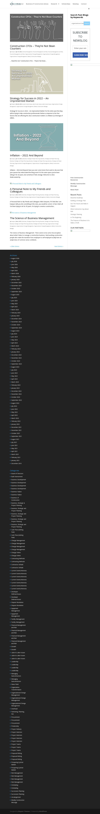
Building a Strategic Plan (78, 201)
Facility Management (27, 51)
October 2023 (15, 361)
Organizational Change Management (33, 54)
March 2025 (15, 310)
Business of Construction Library (37, 4)
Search (87, 23)
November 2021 (16, 430)
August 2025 (15, 295)
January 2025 (15, 316)
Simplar (13, 51)
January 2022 (15, 424)
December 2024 (16, 319)
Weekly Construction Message (34, 56)
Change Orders (16, 552)
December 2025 (16, 282)
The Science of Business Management (32, 218)
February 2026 (15, 276)
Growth (13, 646)
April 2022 (14, 415)
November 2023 (16, 358)
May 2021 (14, 448)
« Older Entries (14, 246)
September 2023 (16, 364)
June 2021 (14, 445)
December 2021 (16, 427)
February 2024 (15, 349)
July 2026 (14, 261)
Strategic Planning (76, 214)
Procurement (15, 717)
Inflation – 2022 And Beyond (26, 155)
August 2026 (15, 258)
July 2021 (14, 442)
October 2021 (15, 433)
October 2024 (15, 325)
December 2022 (16, 391)
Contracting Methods (18, 558)
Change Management (18, 540)
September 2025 (16, 291)
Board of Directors (17, 473)
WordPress (43, 811)
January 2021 (15, 460)
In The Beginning (76, 217)
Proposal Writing (16, 753)
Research (54, 4)
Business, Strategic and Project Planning (50, 158)
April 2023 (14, 379)
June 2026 (14, 264)
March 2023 (15, 382)
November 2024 (16, 322)
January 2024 (15, 352)
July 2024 (14, 334)
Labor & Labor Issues (27, 104)
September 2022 (16, 400)
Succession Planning (17, 791)
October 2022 (15, 397)
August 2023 (15, 367)
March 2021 (15, 454)
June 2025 (14, 301)
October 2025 (15, 288)
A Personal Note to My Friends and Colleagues (30, 190)
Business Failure (16, 492)
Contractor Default (17, 564)
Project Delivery (16, 729)
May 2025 (14, 304)
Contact (84, 4)
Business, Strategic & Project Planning (31, 158)
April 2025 (14, 307)
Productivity (15, 726)
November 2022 (16, 394)
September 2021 (16, 436)
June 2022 (14, 409)
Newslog (76, 4)
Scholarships (66, 4)
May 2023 (14, 376)
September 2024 (16, 328)
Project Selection (16, 732)
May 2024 (14, 340)
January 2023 (15, 388)
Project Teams (16, 744)
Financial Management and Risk (40, 51)
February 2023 (15, 385)
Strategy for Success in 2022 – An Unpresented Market (29, 100)
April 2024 (14, 343)
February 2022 (15, 421)
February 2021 (15, 457)
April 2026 (14, 270)
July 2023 (14, 370)
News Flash (74, 190)
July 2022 (14, 406)
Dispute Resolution (17, 602)
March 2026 (15, 273)
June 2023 (14, 373)
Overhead (14, 709)
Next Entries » (58, 246)
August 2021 (15, 439)
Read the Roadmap (77, 198)
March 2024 (15, 346)
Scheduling (14, 785)
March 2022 (15, 418)
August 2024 (15, 331)
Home (12, 4)
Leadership (14, 661)
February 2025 (15, 313)
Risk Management (17, 773)
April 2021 (14, 451)
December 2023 (16, 355)
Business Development (18, 480)
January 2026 (15, 279)
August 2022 (15, 403)
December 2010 (16, 463)
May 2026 (14, 267)
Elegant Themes (24, 811)
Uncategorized (16, 797)
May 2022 (14, 412)
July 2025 (14, 298)
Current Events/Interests (19, 571)
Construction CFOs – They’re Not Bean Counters (32, 47)
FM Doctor (20, 4)
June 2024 (14, 337)
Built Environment (17, 476)
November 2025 (16, 286)
